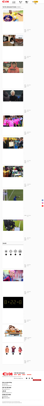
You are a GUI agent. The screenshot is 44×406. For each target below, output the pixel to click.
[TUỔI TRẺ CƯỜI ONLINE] (7, 374)
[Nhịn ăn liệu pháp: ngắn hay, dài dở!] (13, 331)
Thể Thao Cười (25, 30)
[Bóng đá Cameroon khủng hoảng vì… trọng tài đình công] (13, 121)
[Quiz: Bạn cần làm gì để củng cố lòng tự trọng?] (13, 252)
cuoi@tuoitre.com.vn (7, 389)
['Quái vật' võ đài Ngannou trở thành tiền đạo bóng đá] (13, 15)
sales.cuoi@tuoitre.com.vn (8, 385)
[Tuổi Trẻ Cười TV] (29, 378)
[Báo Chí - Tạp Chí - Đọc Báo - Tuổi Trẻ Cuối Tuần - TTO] (20, 374)
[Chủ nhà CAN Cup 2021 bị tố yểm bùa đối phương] (13, 225)
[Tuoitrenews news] (29, 374)
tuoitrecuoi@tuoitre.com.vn (8, 392)
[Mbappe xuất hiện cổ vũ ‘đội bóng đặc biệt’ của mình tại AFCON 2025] (13, 67)
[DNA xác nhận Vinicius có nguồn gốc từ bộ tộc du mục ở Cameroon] (13, 143)
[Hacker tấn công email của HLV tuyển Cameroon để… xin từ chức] (13, 96)
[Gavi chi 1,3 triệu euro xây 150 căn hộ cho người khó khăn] (13, 275)
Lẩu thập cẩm (25, 265)
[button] (33, 2)
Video (25, 215)
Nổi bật (21, 2)
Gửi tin (37, 1)
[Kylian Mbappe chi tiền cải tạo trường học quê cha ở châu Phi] (13, 40)
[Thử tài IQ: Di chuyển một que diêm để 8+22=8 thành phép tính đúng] (13, 302)
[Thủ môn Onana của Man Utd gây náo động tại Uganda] (13, 171)
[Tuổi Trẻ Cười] (32, 378)
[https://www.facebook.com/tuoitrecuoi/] (26, 378)
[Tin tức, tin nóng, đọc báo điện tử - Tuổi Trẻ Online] (15, 374)
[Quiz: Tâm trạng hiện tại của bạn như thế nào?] (13, 349)
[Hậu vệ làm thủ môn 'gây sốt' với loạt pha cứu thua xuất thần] (13, 195)
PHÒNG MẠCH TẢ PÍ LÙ (25, 339)
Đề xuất (27, 2)
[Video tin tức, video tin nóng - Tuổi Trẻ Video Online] (24, 374)
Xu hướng (13, 2)
